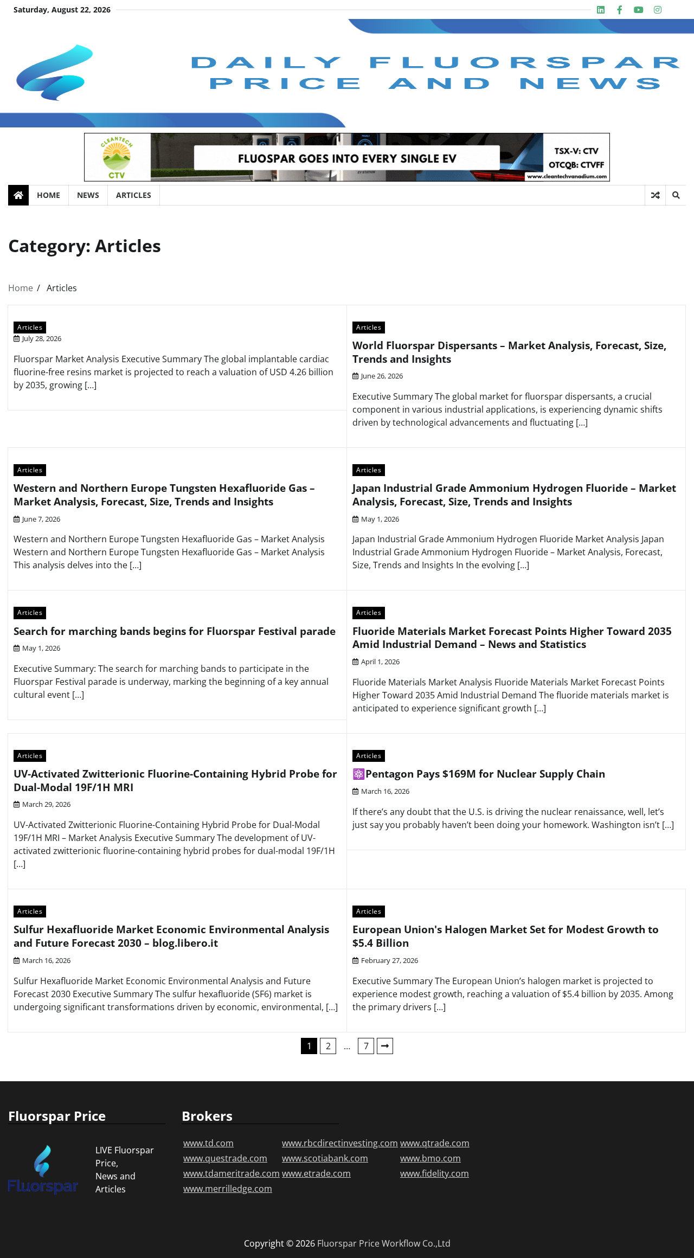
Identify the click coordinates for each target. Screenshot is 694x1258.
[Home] (18, 195)
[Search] (675, 195)
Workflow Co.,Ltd (416, 1243)
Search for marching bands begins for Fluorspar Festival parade (175, 631)
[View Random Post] (655, 195)
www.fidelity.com (434, 1173)
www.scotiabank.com (325, 1158)
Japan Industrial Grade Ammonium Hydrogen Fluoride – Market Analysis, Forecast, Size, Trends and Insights (514, 495)
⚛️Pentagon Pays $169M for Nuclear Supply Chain (478, 774)
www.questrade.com (225, 1158)
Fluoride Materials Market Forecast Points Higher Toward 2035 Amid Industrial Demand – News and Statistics (512, 638)
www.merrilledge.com (227, 1189)
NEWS (88, 195)
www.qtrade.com (435, 1143)
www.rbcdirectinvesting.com (340, 1143)
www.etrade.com (316, 1173)
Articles (29, 327)
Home (48, 195)
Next (385, 1046)
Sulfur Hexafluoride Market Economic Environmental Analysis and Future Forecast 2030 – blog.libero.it (171, 936)
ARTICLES (133, 195)
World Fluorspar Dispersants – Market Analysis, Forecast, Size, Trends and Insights (509, 352)
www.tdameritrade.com (231, 1173)
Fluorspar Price (348, 1243)
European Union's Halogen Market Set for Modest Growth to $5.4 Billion (505, 936)
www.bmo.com (430, 1158)
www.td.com (208, 1143)
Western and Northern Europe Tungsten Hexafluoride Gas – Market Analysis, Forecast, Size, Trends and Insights (164, 495)
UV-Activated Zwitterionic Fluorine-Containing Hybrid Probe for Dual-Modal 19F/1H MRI (175, 780)
